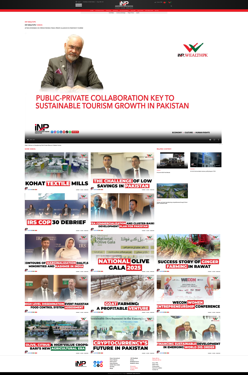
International (99, 10)
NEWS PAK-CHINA (115, 365)
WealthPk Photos (134, 361)
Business (115, 10)
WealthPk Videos (134, 363)
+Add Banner (78, 5)
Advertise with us (156, 360)
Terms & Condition (157, 368)
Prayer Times (131, 13)
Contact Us (155, 369)
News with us (78, 4)
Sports (137, 13)
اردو (155, 2)
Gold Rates (111, 13)
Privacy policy (155, 366)
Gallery (133, 10)
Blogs (157, 10)
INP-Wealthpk (149, 10)
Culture (123, 8)
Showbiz (112, 366)
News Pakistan (113, 360)
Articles (132, 360)
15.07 (79, 2)
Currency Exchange (120, 13)
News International (115, 358)
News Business (114, 363)
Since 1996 (155, 363)
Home (91, 10)
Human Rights (129, 8)
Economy (117, 8)
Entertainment (124, 10)
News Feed (155, 364)
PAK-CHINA (140, 10)
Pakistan (108, 10)
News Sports (113, 361)
